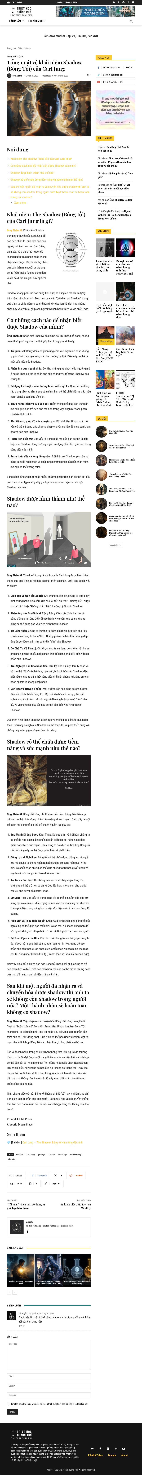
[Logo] (21, 1433)
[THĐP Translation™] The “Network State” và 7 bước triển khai (125, 399)
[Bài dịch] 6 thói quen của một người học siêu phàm (114, 188)
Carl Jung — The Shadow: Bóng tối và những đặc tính (53, 1142)
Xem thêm (20, 202)
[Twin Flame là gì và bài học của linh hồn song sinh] (105, 247)
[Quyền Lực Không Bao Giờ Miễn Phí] (101, 432)
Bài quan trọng (24, 48)
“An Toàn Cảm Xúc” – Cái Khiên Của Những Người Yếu (122, 489)
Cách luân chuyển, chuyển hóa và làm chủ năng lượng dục (125, 311)
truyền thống (75, 1154)
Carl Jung (30, 1154)
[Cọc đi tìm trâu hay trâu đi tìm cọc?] (125, 335)
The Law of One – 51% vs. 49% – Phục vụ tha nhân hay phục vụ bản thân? (115, 162)
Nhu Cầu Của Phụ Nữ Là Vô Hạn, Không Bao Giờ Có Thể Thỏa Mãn (121, 518)
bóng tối (19, 1154)
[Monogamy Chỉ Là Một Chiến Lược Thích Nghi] (101, 460)
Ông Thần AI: (15, 230)
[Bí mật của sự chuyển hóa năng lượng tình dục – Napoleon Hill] (125, 247)
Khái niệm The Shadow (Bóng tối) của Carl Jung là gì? (41, 158)
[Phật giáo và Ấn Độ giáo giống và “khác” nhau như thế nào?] (105, 379)
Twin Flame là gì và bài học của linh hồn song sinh (104, 265)
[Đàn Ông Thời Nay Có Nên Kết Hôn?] (20, 1270)
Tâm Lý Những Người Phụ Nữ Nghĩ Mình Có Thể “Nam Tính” (48, 1282)
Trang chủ (11, 48)
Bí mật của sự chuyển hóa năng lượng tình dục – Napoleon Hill (124, 267)
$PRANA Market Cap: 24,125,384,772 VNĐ (71, 36)
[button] (131, 21)
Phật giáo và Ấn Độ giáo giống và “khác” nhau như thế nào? (103, 399)
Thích (129, 67)
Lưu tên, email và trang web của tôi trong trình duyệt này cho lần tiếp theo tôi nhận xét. (49, 1404)
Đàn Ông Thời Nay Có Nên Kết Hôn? (21, 1282)
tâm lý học (62, 1154)
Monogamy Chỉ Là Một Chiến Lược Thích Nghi (122, 460)
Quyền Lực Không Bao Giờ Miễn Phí (121, 432)
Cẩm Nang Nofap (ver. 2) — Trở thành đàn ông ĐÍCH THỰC (104, 355)
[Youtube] (133, 2)
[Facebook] (119, 2)
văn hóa (11, 1159)
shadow (51, 1154)
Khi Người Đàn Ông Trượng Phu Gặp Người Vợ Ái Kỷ (121, 504)
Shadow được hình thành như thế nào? (33, 172)
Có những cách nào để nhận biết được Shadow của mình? (43, 165)
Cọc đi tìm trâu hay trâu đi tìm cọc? (125, 352)
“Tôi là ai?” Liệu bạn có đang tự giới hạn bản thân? (26, 1206)
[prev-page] (9, 1292)
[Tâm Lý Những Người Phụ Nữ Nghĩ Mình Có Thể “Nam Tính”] (49, 1270)
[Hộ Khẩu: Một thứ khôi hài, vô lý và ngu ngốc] (105, 291)
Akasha (18, 76)
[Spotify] (124, 2)
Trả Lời (22, 1326)
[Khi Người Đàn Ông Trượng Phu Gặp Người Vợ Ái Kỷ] (101, 504)
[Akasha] (9, 75)
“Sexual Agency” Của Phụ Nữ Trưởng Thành (120, 475)
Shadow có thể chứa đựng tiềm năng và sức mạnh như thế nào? (47, 179)
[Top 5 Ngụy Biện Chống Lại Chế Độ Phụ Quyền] (101, 446)
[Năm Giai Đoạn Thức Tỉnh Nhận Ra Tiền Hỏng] (77, 1270)
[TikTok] (128, 2)
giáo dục (41, 1154)
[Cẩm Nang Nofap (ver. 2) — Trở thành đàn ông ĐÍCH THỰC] (105, 335)
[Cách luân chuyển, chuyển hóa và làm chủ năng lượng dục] (125, 291)
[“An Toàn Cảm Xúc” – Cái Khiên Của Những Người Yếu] (101, 489)
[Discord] (114, 2)
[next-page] (14, 1292)
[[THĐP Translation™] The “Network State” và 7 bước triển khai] (125, 379)
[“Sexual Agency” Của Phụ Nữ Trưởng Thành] (101, 475)
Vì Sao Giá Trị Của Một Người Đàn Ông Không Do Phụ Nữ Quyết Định (121, 532)
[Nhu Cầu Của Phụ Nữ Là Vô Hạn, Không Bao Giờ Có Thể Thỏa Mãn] (101, 518)
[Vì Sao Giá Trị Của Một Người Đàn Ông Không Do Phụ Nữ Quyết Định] (101, 532)
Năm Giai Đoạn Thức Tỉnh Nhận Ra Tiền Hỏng (77, 1282)
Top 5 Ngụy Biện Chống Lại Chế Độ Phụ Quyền (121, 446)
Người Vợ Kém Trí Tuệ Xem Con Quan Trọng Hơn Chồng (114, 215)
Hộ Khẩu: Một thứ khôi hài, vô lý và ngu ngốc (105, 308)
